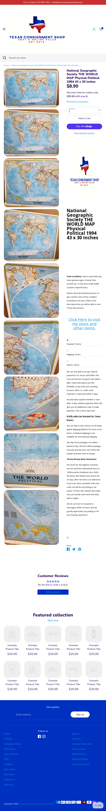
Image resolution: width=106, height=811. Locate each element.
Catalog (8, 738)
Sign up (80, 714)
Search (75, 733)
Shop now (53, 620)
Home (6, 65)
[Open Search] (4, 58)
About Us (9, 784)
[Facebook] (39, 736)
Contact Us (9, 779)
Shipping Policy (80, 759)
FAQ (6, 759)
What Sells (10, 748)
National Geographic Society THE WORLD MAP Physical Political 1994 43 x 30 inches (45, 65)
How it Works (11, 754)
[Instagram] (43, 736)
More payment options (84, 133)
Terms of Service (80, 764)
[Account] (94, 28)
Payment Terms (74, 344)
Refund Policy (79, 754)
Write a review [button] (53, 592)
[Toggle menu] (4, 29)
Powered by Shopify (47, 804)
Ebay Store (9, 769)
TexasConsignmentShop (78, 101)
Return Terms (73, 365)
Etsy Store (9, 774)
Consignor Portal (12, 743)
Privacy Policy (79, 748)
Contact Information (82, 743)
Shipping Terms (74, 354)
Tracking (8, 764)
